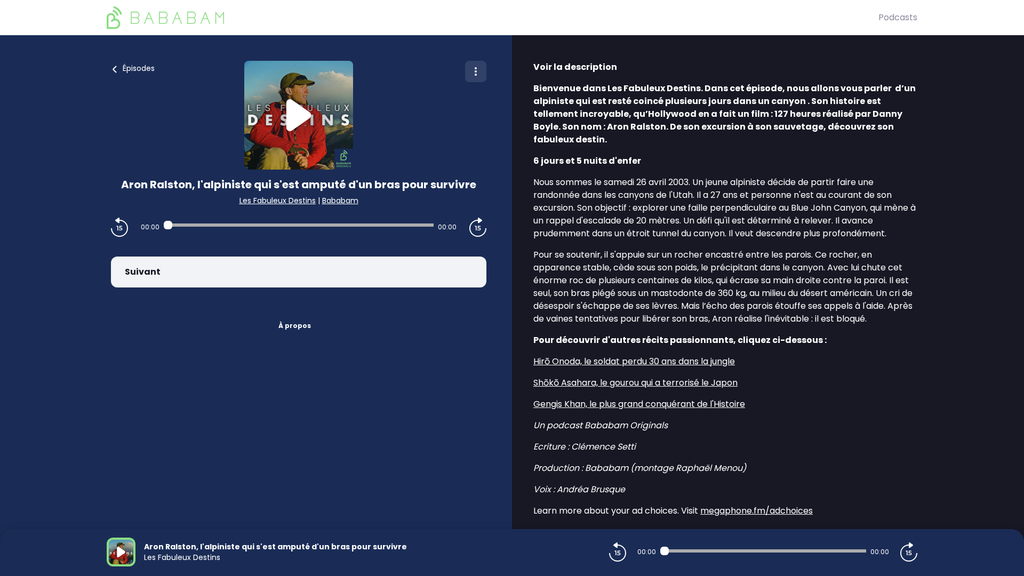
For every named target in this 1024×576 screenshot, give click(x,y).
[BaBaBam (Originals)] (492, 17)
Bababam (340, 200)
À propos (294, 325)
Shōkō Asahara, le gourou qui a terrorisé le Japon (635, 383)
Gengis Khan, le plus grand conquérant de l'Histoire (639, 404)
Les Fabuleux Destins (277, 200)
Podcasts (897, 17)
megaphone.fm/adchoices (756, 511)
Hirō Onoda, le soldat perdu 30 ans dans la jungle (634, 361)
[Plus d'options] (475, 71)
